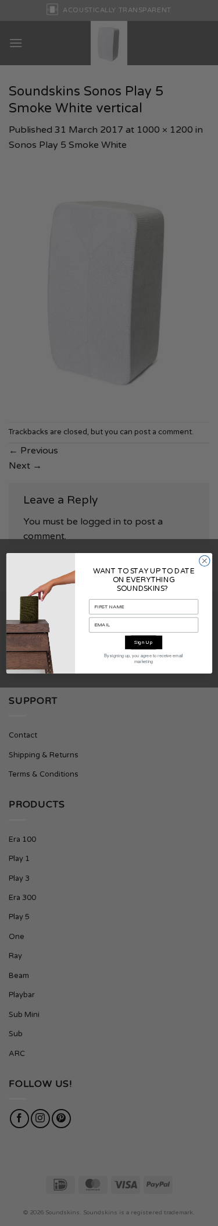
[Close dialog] (204, 560)
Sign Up (143, 642)
